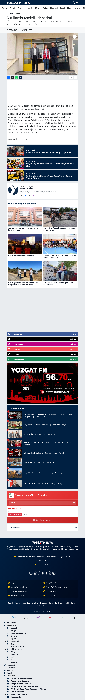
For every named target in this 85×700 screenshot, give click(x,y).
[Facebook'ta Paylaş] (8, 77)
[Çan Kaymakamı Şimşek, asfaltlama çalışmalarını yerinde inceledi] (25, 271)
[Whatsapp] (50, 573)
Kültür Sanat (16, 649)
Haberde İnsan (73, 8)
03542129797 (44, 561)
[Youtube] (42, 573)
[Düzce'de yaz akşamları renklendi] (25, 244)
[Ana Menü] (77, 2)
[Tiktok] (46, 573)
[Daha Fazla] (20, 77)
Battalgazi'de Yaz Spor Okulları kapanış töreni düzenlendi (59, 256)
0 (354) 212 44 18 (16, 514)
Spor (13, 660)
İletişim (45, 605)
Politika (14, 654)
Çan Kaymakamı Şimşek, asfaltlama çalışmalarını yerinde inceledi (23, 283)
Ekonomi (54, 8)
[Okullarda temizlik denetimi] (43, 54)
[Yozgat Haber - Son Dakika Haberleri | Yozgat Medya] (18, 2)
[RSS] (54, 573)
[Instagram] (33, 195)
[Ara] (74, 2)
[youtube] (50, 617)
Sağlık (13, 657)
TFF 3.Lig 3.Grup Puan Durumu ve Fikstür (28, 689)
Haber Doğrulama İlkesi (30, 603)
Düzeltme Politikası (47, 603)
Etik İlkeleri (59, 603)
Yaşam (14, 662)
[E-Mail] (21, 195)
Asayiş (12, 8)
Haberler (10, 14)
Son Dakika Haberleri (18, 595)
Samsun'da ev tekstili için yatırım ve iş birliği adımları (24, 229)
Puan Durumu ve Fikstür (19, 591)
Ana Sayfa (11, 622)
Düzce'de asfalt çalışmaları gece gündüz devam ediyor (59, 229)
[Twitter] (29, 195)
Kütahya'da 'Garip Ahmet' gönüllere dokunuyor (58, 283)
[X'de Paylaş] (12, 77)
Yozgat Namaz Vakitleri (19, 587)
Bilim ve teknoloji (25, 8)
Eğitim (45, 8)
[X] (35, 573)
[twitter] (26, 617)
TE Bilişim (48, 611)
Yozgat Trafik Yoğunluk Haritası (57, 587)
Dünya (37, 8)
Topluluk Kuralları (14, 603)
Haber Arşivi (50, 595)
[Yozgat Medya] (13, 190)
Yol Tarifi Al (29, 514)
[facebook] (14, 617)
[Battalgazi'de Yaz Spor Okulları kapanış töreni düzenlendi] (60, 244)
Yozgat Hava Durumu (53, 583)
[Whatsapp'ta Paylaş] (16, 77)
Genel (62, 8)
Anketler (11, 667)
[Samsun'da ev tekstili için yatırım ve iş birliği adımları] (25, 216)
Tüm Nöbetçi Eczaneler (43, 520)
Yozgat (4, 8)
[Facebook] (25, 195)
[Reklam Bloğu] (42, 383)
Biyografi (11, 665)
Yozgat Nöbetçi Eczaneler (20, 583)
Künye (39, 605)
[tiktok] (74, 617)
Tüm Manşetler (51, 591)
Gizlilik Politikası (70, 603)
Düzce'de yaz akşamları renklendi (22, 255)
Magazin (14, 652)
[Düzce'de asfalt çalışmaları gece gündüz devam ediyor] (60, 216)
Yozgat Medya (26, 188)
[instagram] (38, 617)
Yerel (18, 14)
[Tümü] (76, 527)
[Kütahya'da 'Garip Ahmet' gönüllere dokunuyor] (60, 271)
